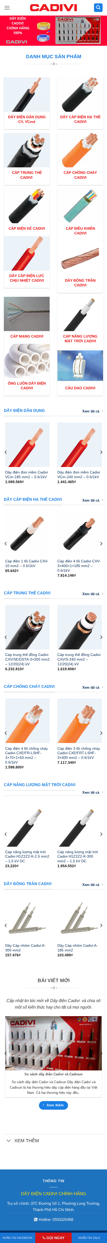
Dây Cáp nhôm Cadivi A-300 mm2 (25, 948)
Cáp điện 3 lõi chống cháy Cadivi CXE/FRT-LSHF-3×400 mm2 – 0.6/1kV (78, 753)
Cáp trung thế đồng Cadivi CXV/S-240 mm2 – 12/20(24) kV (79, 659)
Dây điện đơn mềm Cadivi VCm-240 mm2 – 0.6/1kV (78, 474)
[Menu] (7, 7)
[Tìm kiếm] (98, 7)
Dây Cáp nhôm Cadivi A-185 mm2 (77, 948)
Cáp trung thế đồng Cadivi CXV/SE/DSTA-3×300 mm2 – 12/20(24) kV (27, 659)
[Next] (101, 452)
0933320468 (62, 1219)
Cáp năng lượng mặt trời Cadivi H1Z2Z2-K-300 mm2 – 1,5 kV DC (77, 856)
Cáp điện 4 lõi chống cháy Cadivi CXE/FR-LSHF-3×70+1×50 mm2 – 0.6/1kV (26, 755)
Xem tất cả (90, 411)
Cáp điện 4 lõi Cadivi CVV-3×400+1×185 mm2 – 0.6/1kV (79, 565)
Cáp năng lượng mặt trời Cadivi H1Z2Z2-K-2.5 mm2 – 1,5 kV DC (27, 856)
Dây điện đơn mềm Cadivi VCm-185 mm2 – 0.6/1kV (26, 474)
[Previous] (6, 452)
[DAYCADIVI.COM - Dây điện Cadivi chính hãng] (53, 7)
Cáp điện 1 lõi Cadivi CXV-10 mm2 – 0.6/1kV (26, 563)
